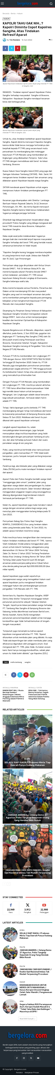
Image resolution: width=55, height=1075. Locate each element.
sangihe (28, 662)
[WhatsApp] (23, 48)
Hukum (20, 13)
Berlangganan (44, 904)
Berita (13, 13)
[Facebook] (5, 48)
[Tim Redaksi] (5, 40)
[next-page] (8, 884)
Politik (27, 811)
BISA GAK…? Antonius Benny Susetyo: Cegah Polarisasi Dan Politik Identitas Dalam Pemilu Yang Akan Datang (38, 694)
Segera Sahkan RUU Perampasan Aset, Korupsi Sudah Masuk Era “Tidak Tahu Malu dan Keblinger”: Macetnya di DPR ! (36, 1008)
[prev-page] (4, 884)
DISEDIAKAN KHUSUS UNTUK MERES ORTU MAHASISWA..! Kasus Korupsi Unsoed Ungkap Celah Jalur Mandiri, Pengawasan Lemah (36, 990)
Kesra (27, 759)
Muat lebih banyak (27, 1019)
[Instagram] (24, 1058)
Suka (11, 904)
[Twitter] (11, 48)
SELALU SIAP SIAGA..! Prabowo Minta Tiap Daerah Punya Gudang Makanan (27, 763)
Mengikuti (27, 904)
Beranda (6, 13)
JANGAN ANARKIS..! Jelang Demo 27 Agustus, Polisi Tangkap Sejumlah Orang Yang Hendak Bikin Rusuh (27, 818)
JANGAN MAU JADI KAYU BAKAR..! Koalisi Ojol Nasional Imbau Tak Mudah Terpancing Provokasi (28, 873)
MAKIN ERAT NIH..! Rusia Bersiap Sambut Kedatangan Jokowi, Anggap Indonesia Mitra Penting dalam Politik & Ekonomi (13, 695)
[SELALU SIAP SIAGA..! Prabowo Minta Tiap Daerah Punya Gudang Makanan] (27, 741)
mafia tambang (16, 662)
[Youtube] (38, 1058)
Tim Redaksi (14, 40)
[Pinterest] (17, 48)
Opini (21, 1001)
